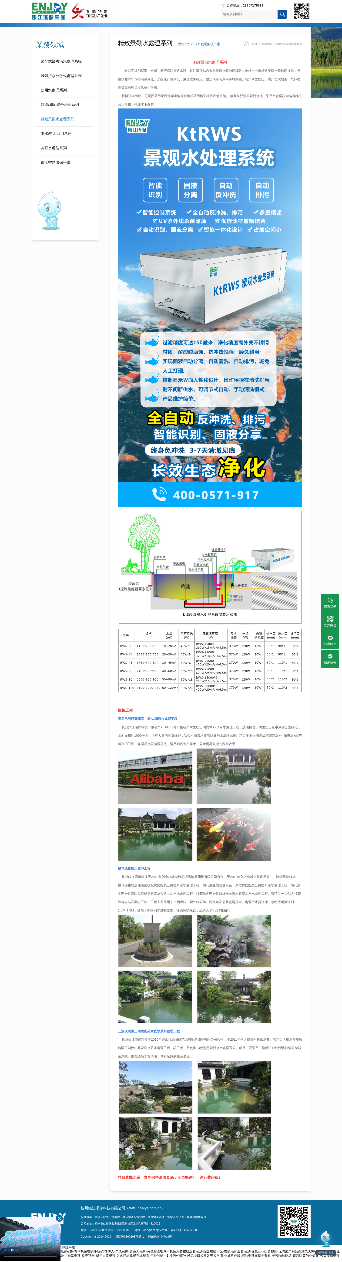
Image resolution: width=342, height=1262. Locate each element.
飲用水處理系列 (54, 90)
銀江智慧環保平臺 (55, 162)
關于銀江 (77, 28)
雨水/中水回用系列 (56, 133)
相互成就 (264, 28)
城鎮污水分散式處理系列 (61, 76)
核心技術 (140, 28)
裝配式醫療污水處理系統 (61, 61)
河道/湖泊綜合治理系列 (60, 105)
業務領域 (171, 28)
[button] (325, 1242)
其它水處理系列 (54, 148)
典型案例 (201, 28)
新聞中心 (108, 28)
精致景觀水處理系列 (57, 119)
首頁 (47, 28)
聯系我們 (233, 28)
